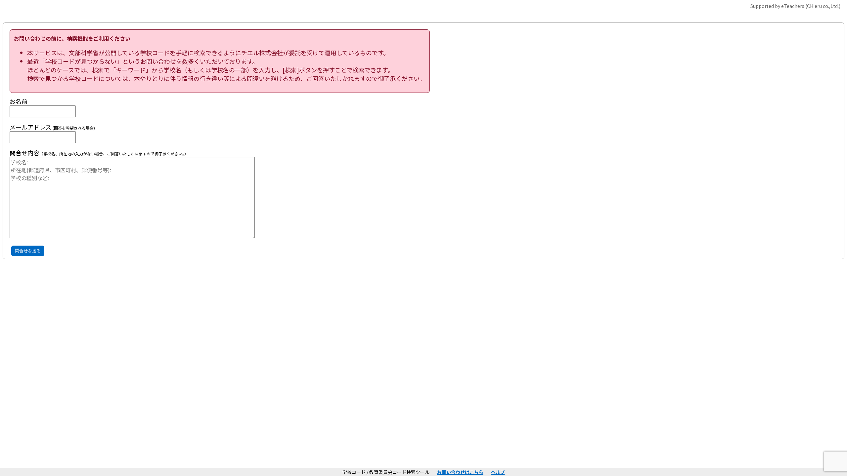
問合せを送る (28, 250)
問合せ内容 (24, 152)
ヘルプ (498, 472)
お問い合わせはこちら (460, 472)
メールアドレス (52, 127)
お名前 (18, 101)
